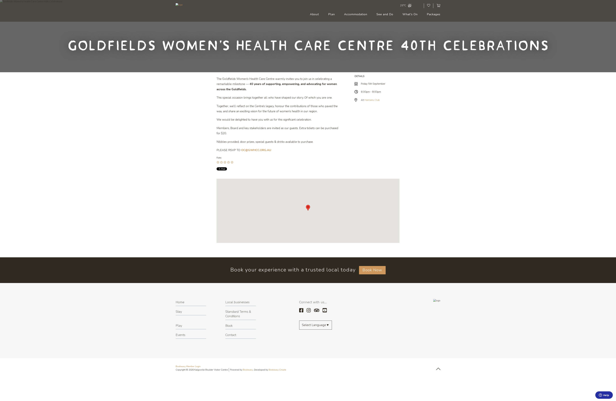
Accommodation (355, 14)
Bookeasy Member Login (188, 366)
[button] (308, 208)
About (314, 14)
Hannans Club (372, 100)
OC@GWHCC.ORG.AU (256, 150)
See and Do (384, 14)
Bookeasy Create (277, 369)
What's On (410, 14)
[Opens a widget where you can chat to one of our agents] (604, 395)
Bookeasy (248, 369)
